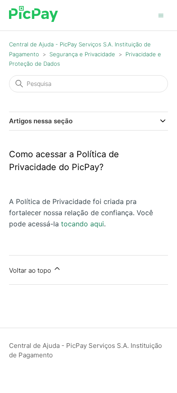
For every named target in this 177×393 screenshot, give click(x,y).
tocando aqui (82, 223)
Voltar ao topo (31, 270)
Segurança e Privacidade (82, 54)
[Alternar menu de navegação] (161, 14)
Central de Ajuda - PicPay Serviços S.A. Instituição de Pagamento (85, 350)
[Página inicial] (33, 19)
